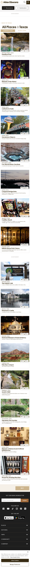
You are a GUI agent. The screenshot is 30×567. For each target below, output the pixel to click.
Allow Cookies (15, 560)
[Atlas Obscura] (10, 2)
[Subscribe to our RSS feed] (25, 509)
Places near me (9, 8)
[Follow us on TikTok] (13, 509)
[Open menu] (28, 2)
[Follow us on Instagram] (17, 509)
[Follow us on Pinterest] (21, 509)
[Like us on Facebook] (3, 509)
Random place (23, 8)
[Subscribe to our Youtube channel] (8, 509)
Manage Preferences (15, 564)
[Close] (28, 552)
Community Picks (8, 30)
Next (22, 488)
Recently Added (22, 30)
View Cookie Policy (15, 557)
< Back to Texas (6, 23)
